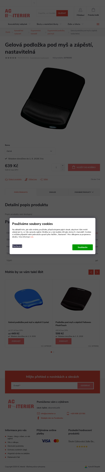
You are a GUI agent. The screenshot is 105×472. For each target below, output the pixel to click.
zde (31, 237)
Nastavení (17, 246)
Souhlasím (82, 247)
